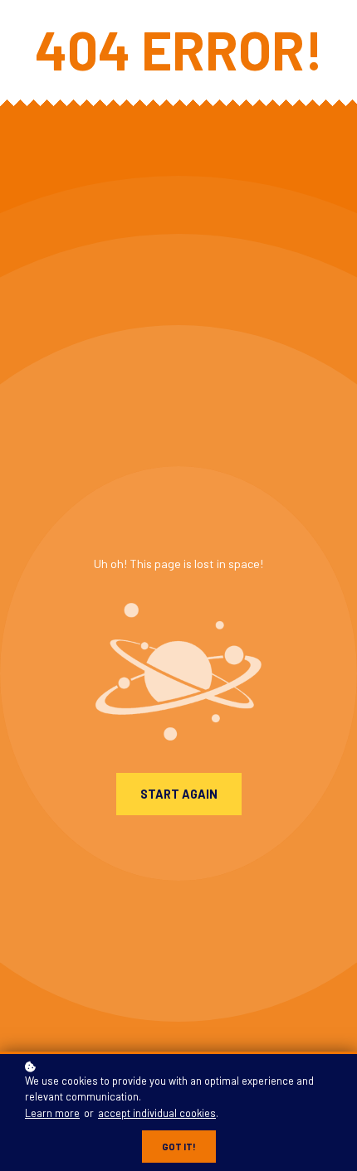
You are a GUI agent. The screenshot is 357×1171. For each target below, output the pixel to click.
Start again (179, 794)
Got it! (179, 1146)
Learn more (52, 1113)
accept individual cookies (157, 1113)
